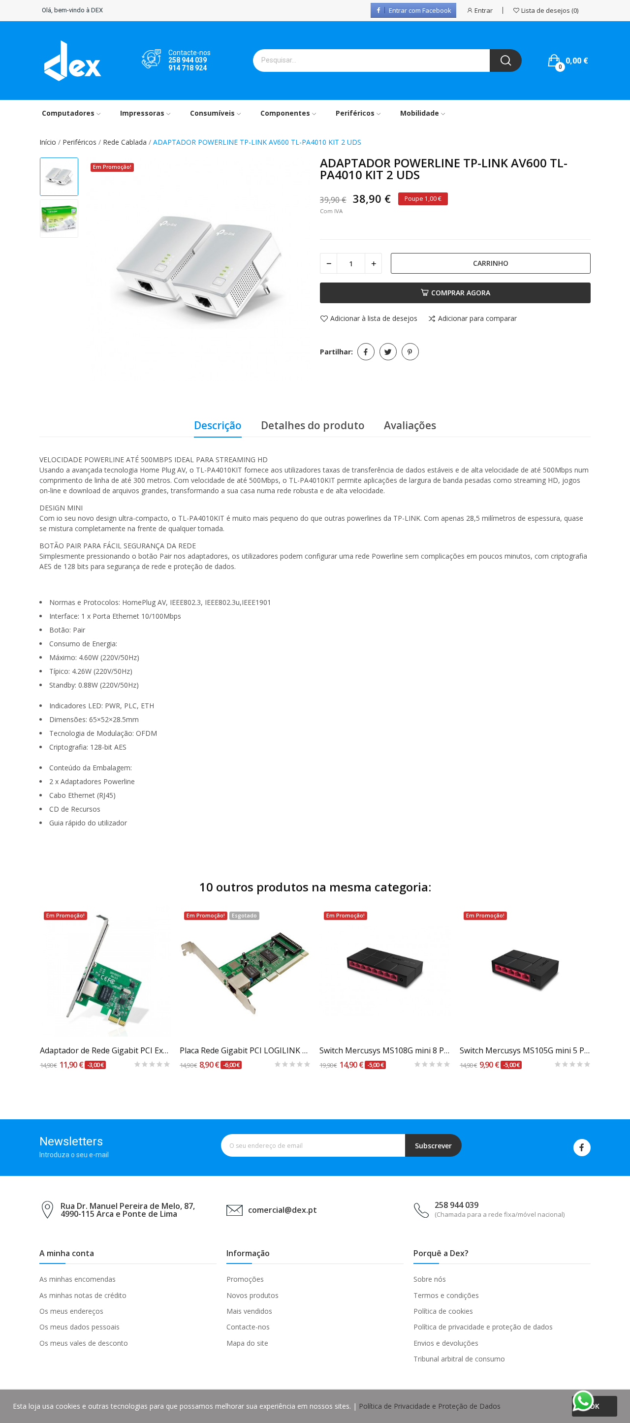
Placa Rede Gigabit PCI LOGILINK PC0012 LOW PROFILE (245, 1050)
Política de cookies (443, 1311)
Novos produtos (252, 1295)
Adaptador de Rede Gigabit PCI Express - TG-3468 (105, 1050)
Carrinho (490, 263)
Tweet (388, 351)
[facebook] (582, 1147)
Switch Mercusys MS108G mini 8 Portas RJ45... (385, 1050)
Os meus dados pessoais (79, 1326)
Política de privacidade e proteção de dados (483, 1326)
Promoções (245, 1279)
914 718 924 (187, 67)
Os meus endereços (71, 1311)
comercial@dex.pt (282, 1209)
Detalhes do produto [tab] (313, 425)
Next (292, 270)
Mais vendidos (249, 1311)
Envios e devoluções (445, 1343)
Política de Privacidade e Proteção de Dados (430, 1406)
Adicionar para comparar (477, 319)
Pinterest (410, 351)
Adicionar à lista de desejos (373, 319)
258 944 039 (187, 60)
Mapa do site (247, 1343)
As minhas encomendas (77, 1279)
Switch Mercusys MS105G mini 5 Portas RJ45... (525, 1050)
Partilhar (366, 351)
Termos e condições (446, 1295)
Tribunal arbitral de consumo (459, 1358)
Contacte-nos (248, 1326)
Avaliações (410, 425)
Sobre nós (429, 1279)
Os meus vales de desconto (83, 1343)
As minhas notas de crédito (82, 1295)
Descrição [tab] (218, 425)
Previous (104, 270)
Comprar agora (460, 292)
